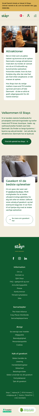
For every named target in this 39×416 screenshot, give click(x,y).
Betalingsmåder (19, 371)
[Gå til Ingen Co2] (27, 410)
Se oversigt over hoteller (19, 332)
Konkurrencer (19, 292)
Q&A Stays (19, 278)
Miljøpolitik (19, 335)
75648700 (28, 395)
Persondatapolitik (19, 341)
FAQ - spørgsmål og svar (19, 282)
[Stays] (5, 16)
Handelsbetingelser (19, 365)
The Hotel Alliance (19, 312)
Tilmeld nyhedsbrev (19, 295)
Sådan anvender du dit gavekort (19, 375)
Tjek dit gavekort (19, 381)
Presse (19, 288)
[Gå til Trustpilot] (7, 410)
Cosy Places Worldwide (19, 315)
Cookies (19, 345)
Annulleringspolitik (19, 285)
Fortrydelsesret (19, 378)
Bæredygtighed (19, 338)
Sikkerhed (19, 368)
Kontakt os (19, 275)
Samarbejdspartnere (19, 318)
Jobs (19, 298)
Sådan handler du (19, 358)
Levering (19, 361)
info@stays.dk (11, 395)
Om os (19, 272)
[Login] (28, 15)
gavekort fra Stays (15, 192)
